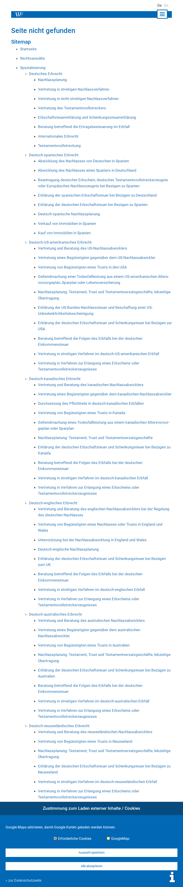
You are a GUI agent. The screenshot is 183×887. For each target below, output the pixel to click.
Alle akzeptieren (91, 866)
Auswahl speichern (92, 852)
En (166, 5)
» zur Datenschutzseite (23, 880)
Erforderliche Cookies (74, 839)
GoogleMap (120, 839)
